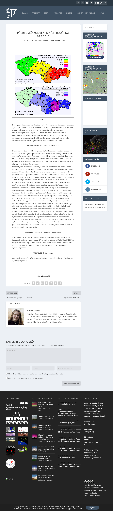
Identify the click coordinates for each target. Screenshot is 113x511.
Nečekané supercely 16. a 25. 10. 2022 (46, 477)
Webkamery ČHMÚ (91, 450)
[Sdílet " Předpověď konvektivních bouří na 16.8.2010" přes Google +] (42, 283)
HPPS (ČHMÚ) (89, 432)
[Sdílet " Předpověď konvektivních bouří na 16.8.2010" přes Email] (55, 283)
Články (25, 13)
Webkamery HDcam (91, 455)
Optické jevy (42, 451)
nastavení (78, 509)
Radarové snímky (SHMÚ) (93, 406)
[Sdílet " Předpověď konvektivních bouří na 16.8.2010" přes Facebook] (33, 283)
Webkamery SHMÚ (91, 453)
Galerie (69, 13)
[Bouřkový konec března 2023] (34, 458)
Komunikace (90, 13)
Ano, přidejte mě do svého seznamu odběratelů (25, 378)
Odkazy (79, 13)
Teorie (46, 13)
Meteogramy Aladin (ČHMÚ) (94, 416)
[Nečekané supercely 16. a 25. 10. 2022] (34, 477)
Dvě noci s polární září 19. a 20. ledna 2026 (45, 405)
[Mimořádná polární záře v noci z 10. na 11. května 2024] (34, 436)
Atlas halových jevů (67, 404)
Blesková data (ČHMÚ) (92, 411)
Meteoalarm (88, 429)
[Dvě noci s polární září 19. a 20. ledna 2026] (34, 404)
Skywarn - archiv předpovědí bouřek (46, 40)
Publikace (58, 13)
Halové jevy (51, 449)
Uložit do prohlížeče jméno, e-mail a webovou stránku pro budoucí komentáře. (36, 374)
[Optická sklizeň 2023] (34, 448)
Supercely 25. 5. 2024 (46, 416)
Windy (86, 439)
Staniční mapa (89, 424)
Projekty (36, 13)
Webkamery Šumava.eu (93, 458)
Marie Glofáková (34, 310)
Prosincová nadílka (45, 466)
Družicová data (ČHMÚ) (93, 408)
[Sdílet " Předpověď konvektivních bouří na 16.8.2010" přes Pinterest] (51, 283)
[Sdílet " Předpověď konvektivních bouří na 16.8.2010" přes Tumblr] (46, 283)
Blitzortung (88, 437)
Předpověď (45, 276)
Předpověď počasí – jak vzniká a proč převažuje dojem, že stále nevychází (68, 413)
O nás (101, 13)
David (60, 409)
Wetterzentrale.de (91, 442)
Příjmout (92, 507)
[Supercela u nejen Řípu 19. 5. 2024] (34, 426)
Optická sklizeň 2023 (46, 447)
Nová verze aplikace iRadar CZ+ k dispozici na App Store (69, 431)
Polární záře (51, 441)
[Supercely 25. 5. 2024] (34, 417)
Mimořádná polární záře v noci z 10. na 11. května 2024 (45, 437)
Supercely (50, 418)
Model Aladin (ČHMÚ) (92, 414)
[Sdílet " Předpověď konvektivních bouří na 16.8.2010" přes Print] (60, 283)
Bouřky (49, 461)
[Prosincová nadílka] (34, 468)
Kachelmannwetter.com (93, 445)
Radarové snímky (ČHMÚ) (93, 403)
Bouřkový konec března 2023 (44, 457)
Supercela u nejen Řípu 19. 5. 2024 (45, 426)
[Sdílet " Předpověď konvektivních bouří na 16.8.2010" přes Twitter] (38, 283)
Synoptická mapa (90, 421)
